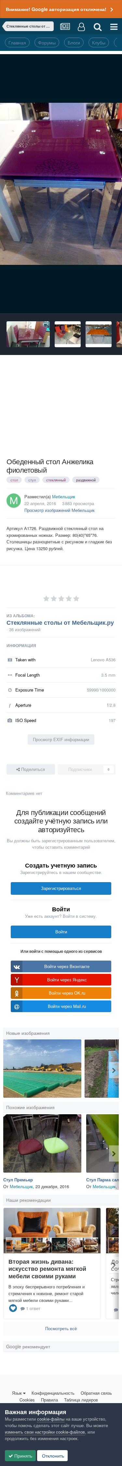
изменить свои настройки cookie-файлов (45, 1432)
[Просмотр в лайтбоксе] (61, 184)
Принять (22, 1455)
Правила (49, 1400)
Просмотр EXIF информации (61, 739)
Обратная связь (96, 1393)
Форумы (47, 42)
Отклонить (52, 1455)
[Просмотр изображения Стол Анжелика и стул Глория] (28, 334)
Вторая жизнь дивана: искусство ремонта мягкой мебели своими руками (47, 1268)
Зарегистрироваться (61, 888)
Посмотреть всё (61, 1328)
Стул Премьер (18, 1179)
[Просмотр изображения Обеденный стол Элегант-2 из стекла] (68, 334)
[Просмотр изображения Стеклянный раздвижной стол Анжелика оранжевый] (99, 334)
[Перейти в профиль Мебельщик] (14, 500)
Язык (17, 1393)
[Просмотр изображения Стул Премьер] (42, 1143)
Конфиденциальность (53, 1393)
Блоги (74, 42)
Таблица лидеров (81, 1400)
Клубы (98, 42)
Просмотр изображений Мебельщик (59, 510)
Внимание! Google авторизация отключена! (56, 9)
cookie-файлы (50, 1419)
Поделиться (32, 769)
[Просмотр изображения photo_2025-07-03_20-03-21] (42, 1068)
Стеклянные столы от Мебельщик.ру (60, 622)
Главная (17, 42)
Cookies (27, 1400)
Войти (61, 931)
